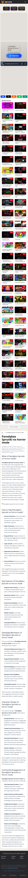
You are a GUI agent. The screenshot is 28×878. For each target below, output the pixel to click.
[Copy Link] (25, 96)
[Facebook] (3, 96)
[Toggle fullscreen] (25, 64)
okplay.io (4, 875)
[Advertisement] (14, 27)
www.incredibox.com (12, 868)
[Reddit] (14, 96)
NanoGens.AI (23, 875)
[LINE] (19, 96)
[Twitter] (8, 96)
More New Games (14, 427)
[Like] (22, 64)
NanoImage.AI (13, 875)
